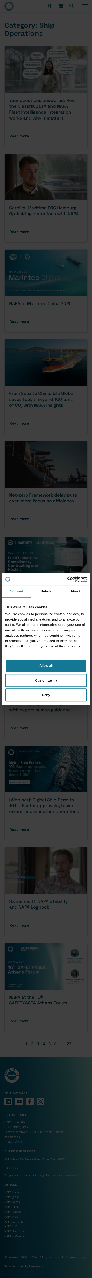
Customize (43, 680)
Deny (46, 695)
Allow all (46, 665)
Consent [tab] (16, 591)
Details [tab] (46, 591)
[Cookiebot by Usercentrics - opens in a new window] (67, 579)
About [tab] (75, 591)
